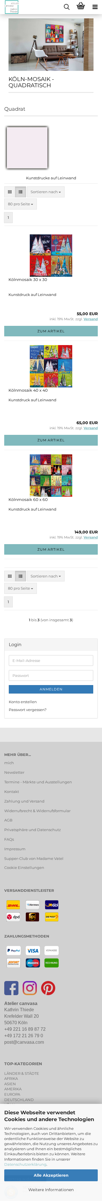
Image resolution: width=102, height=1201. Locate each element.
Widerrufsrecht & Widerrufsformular (37, 810)
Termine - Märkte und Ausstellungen (38, 782)
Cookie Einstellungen (24, 867)
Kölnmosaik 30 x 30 (27, 279)
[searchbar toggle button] (67, 7)
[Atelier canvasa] (9, 7)
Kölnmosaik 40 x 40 (28, 390)
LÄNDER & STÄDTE (21, 1073)
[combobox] (46, 191)
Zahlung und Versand (24, 801)
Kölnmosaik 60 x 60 (28, 499)
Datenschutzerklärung (25, 1164)
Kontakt (11, 791)
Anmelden (51, 689)
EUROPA (12, 1094)
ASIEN (10, 1084)
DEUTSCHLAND (19, 1099)
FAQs (9, 839)
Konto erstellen (23, 701)
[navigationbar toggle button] (95, 7)
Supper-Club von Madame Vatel (33, 858)
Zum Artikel (51, 331)
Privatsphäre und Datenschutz (32, 829)
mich (9, 762)
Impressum (15, 849)
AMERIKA (13, 1089)
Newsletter (14, 772)
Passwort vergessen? (27, 709)
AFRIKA (11, 1078)
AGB (8, 820)
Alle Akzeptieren (51, 1175)
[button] (9, 191)
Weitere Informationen (51, 1189)
